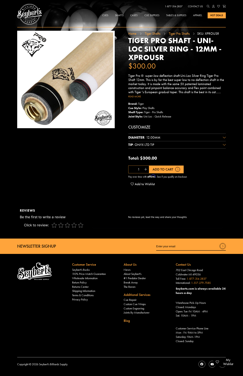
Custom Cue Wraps (135, 304)
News (127, 270)
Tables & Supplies (176, 15)
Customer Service (84, 264)
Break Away (131, 282)
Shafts (119, 15)
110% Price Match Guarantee (89, 274)
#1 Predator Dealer (135, 278)
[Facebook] (202, 364)
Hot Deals (216, 15)
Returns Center (80, 287)
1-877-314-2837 (173, 6)
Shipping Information (83, 291)
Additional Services (137, 295)
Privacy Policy (80, 299)
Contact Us (195, 6)
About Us (130, 264)
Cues (105, 15)
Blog (127, 321)
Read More (134, 96)
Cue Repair (130, 300)
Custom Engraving (134, 308)
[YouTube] (212, 364)
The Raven (129, 287)
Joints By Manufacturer (136, 312)
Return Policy (79, 282)
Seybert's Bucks (81, 270)
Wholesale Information (85, 278)
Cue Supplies (151, 15)
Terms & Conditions (83, 295)
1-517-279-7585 (201, 283)
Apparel (197, 15)
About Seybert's (132, 274)
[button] (208, 6)
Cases (134, 15)
